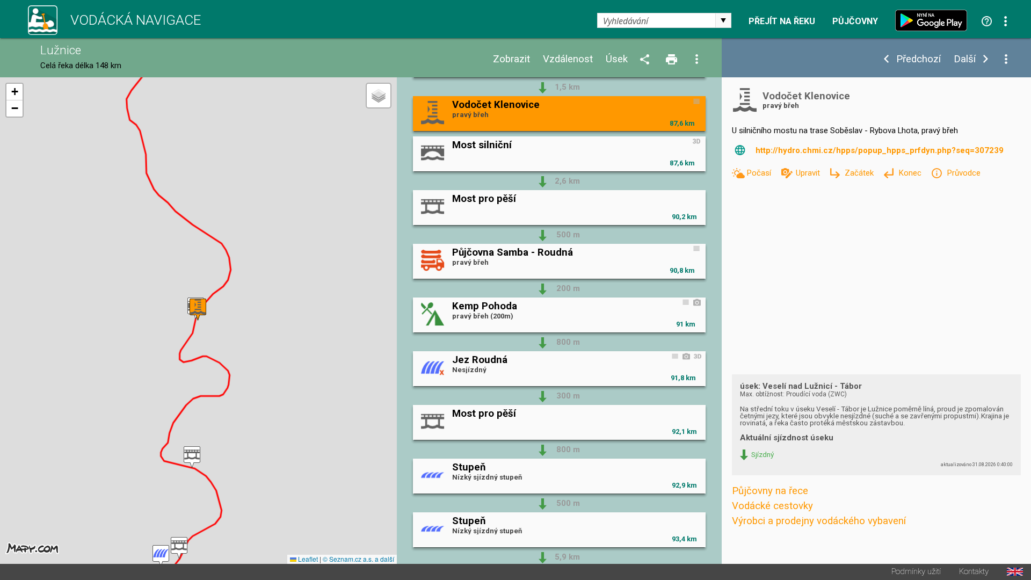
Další (965, 59)
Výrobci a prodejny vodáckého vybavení (819, 521)
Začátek (860, 173)
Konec (911, 173)
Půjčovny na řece (770, 491)
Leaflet (307, 558)
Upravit (809, 173)
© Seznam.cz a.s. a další (358, 558)
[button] (161, 556)
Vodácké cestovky (772, 506)
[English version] (1015, 572)
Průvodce (963, 173)
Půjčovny (855, 21)
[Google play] (933, 20)
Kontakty (974, 572)
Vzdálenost (568, 59)
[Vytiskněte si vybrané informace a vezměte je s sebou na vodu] (672, 60)
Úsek (617, 59)
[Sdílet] (646, 60)
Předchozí (918, 59)
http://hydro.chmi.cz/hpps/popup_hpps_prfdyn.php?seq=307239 (880, 150)
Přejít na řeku (782, 21)
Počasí (759, 173)
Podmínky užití (916, 572)
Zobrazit (511, 59)
